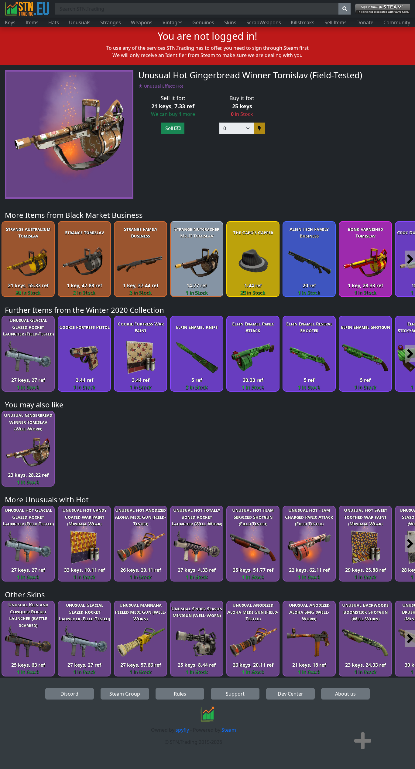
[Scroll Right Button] (410, 259)
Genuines (203, 22)
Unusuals (80, 22)
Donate (364, 22)
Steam (228, 730)
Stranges (110, 22)
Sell (169, 128)
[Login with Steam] (382, 9)
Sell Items (335, 22)
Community (396, 22)
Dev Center (290, 693)
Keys (10, 22)
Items (32, 22)
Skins (230, 22)
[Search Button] (344, 9)
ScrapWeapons (263, 22)
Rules (180, 693)
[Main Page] (27, 8)
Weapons (142, 22)
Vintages (173, 22)
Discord (69, 693)
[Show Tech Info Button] (362, 740)
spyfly (182, 730)
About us (345, 693)
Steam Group (124, 693)
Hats (53, 22)
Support (235, 693)
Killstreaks (302, 22)
